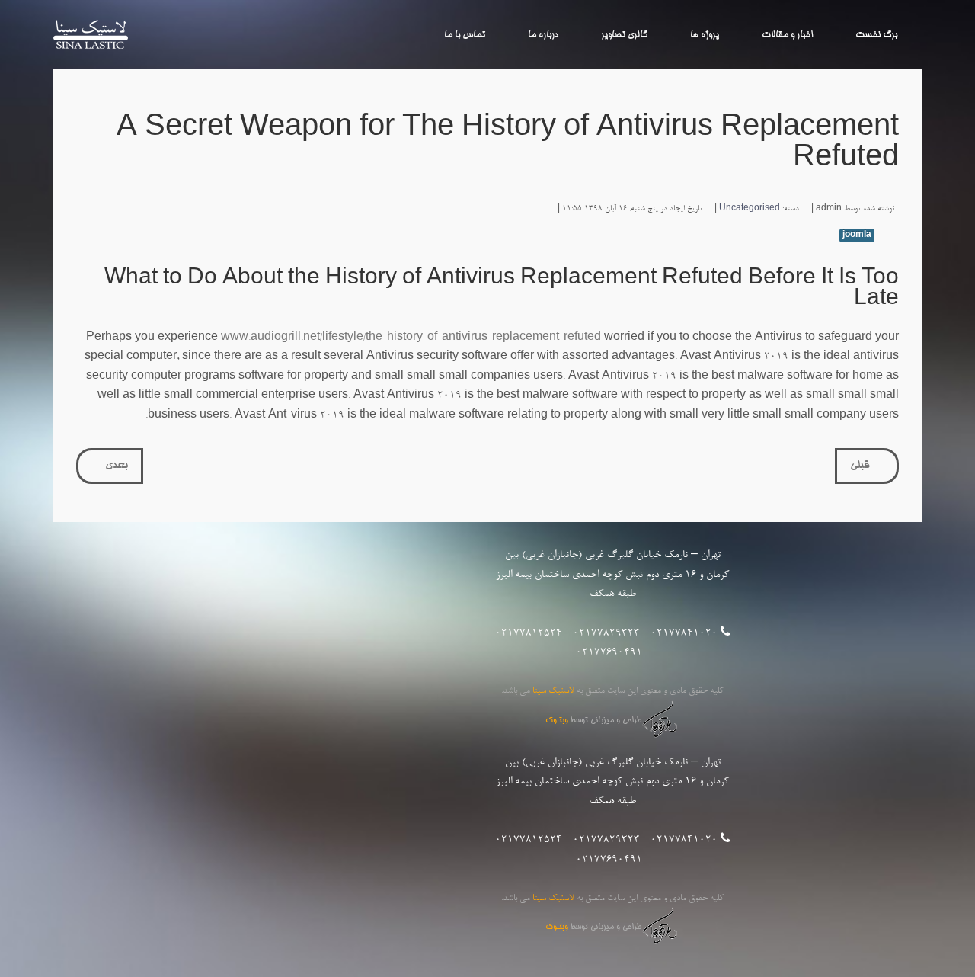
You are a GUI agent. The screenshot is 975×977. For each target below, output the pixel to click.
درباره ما (543, 35)
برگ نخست (876, 35)
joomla (856, 235)
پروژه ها (704, 35)
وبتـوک (556, 721)
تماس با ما (464, 35)
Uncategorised (749, 208)
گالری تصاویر (624, 35)
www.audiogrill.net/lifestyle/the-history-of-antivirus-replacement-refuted (411, 338)
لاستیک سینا (90, 34)
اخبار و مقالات (787, 35)
